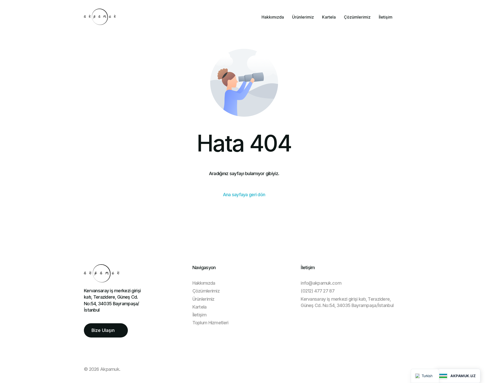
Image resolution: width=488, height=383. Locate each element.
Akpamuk (109, 369)
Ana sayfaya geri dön (244, 194)
